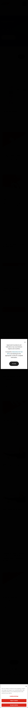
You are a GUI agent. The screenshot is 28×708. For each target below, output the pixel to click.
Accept (14, 363)
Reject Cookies (14, 700)
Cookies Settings (14, 696)
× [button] (25, 342)
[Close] (26, 686)
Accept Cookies (14, 705)
